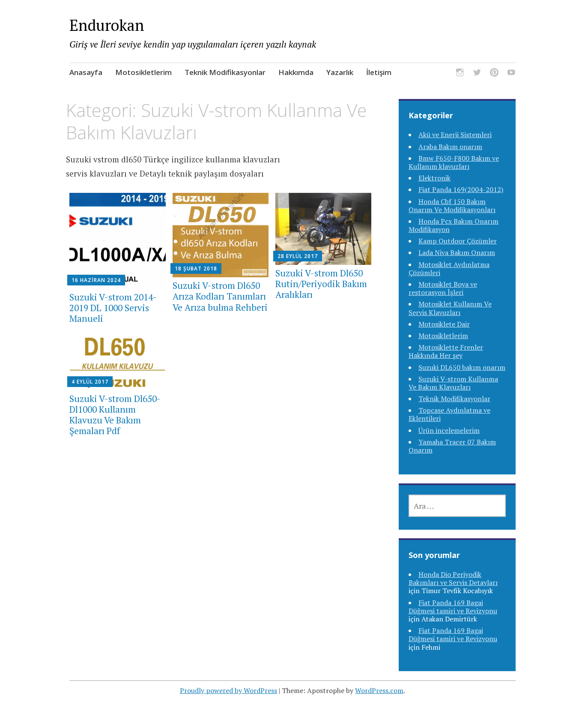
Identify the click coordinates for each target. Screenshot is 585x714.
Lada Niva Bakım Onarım (456, 252)
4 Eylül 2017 (90, 381)
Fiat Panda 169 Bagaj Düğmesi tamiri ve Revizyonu (453, 606)
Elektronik (434, 178)
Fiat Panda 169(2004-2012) (460, 189)
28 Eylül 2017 (298, 256)
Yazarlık (339, 72)
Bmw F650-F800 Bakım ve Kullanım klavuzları (454, 162)
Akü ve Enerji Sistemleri (455, 134)
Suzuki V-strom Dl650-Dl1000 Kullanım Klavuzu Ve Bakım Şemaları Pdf (115, 415)
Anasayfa (85, 72)
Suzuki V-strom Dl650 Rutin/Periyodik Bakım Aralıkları (321, 283)
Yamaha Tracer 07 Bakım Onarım (452, 446)
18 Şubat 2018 (196, 268)
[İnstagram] (460, 73)
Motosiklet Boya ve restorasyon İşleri (443, 288)
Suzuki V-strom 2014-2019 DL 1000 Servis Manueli (113, 307)
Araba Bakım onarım (450, 146)
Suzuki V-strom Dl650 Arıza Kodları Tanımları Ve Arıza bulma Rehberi (220, 296)
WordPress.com (379, 690)
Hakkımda (295, 72)
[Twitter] (477, 73)
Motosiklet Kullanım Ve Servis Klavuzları (450, 308)
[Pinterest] (494, 73)
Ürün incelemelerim (449, 430)
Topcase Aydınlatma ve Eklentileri (449, 414)
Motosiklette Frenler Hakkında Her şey (446, 351)
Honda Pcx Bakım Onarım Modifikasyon (453, 225)
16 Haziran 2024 (96, 280)
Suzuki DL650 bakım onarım (461, 367)
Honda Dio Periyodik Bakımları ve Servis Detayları (453, 578)
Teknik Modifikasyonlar (225, 72)
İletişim (378, 72)
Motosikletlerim (143, 72)
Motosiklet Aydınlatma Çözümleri (449, 268)
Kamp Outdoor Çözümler (457, 241)
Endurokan (106, 25)
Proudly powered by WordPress (228, 690)
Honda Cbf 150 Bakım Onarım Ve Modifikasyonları (452, 205)
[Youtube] (511, 73)
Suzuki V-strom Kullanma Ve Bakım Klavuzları (453, 383)
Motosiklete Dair (444, 324)
